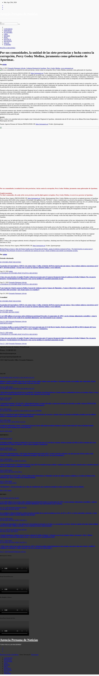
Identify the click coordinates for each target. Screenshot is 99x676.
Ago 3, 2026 (4, 552)
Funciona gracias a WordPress (9, 654)
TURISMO (7, 44)
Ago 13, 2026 (4, 387)
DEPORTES (8, 30)
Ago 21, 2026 (4, 332)
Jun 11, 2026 (4, 481)
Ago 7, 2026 (4, 459)
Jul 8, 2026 (3, 409)
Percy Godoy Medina (53, 68)
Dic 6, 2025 (3, 490)
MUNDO (7, 36)
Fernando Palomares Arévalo (17, 68)
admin (4, 64)
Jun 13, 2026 (4, 470)
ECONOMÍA (8, 32)
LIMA (6, 34)
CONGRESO (8, 29)
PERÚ (6, 37)
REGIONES (8, 41)
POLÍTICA (7, 39)
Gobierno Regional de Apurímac (36, 68)
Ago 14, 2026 (4, 529)
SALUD (6, 43)
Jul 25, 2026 (4, 398)
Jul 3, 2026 (3, 420)
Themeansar (34, 654)
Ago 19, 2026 (4, 518)
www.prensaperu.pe (67, 68)
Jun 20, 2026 (4, 431)
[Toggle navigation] (1, 22)
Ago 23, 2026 (4, 310)
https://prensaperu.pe (37, 73)
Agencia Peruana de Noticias (19, 14)
